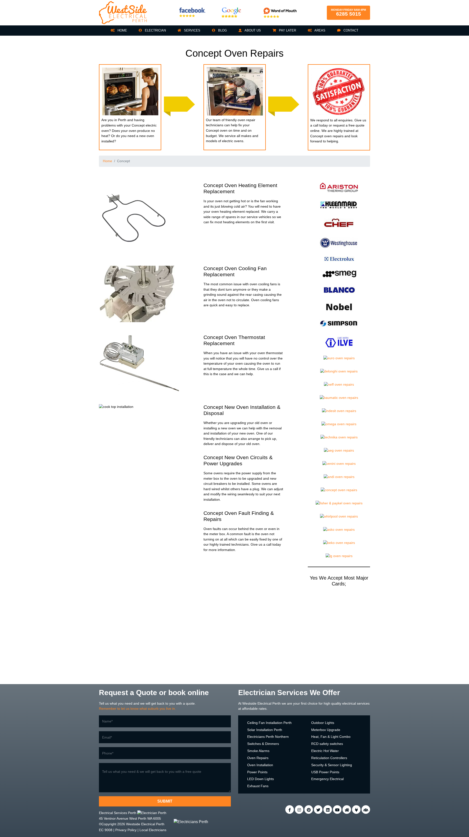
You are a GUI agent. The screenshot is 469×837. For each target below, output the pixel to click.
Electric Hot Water (325, 751)
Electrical (264, 703)
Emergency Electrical (327, 779)
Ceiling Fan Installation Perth (269, 723)
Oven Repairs (257, 758)
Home (122, 30)
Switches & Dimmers (263, 744)
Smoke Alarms (258, 751)
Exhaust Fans (257, 786)
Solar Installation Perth (264, 730)
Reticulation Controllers (329, 758)
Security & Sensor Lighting (331, 765)
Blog (222, 30)
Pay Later (287, 30)
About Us (252, 30)
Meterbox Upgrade (325, 730)
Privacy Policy (126, 830)
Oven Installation (260, 765)
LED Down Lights (260, 779)
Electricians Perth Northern (268, 737)
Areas (319, 30)
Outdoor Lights (322, 723)
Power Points (257, 772)
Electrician (155, 30)
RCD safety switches (327, 744)
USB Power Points (325, 772)
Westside (249, 703)
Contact (350, 30)
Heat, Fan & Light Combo (331, 737)
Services (191, 30)
